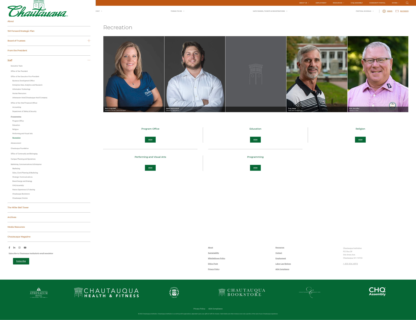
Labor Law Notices (283, 264)
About (11, 21)
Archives (12, 217)
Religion (15, 129)
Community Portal (377, 3)
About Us (303, 3)
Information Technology (21, 89)
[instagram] (19, 248)
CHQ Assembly (357, 3)
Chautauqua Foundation (20, 148)
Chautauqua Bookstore (21, 194)
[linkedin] (14, 248)
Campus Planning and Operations (23, 159)
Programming (16, 117)
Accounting (16, 107)
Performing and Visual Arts (22, 134)
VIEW (150, 140)
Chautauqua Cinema (20, 198)
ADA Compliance (282, 269)
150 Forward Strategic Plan (21, 31)
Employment (321, 3)
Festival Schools (363, 11)
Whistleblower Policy (216, 258)
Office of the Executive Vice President (25, 77)
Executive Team (17, 66)
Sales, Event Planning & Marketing (25, 173)
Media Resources (16, 227)
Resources (337, 3)
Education (16, 125)
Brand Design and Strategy (22, 181)
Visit (98, 11)
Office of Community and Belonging (24, 154)
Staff (10, 60)
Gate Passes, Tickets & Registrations (269, 11)
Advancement (16, 143)
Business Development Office (23, 81)
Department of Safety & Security (24, 111)
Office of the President (19, 71)
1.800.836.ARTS (350, 264)
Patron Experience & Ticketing (23, 190)
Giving (394, 3)
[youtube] (25, 248)
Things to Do (176, 11)
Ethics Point (213, 264)
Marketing (16, 169)
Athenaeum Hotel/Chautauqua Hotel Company (29, 98)
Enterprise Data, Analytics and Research (27, 85)
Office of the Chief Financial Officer (24, 103)
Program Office (18, 121)
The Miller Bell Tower (18, 207)
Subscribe (21, 261)
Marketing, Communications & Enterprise (26, 164)
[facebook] (9, 248)
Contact (278, 253)
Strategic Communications (22, 177)
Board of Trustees (16, 41)
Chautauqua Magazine (19, 237)
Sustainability (213, 253)
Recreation (16, 138)
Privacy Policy (213, 269)
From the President (17, 50)
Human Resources (19, 93)
